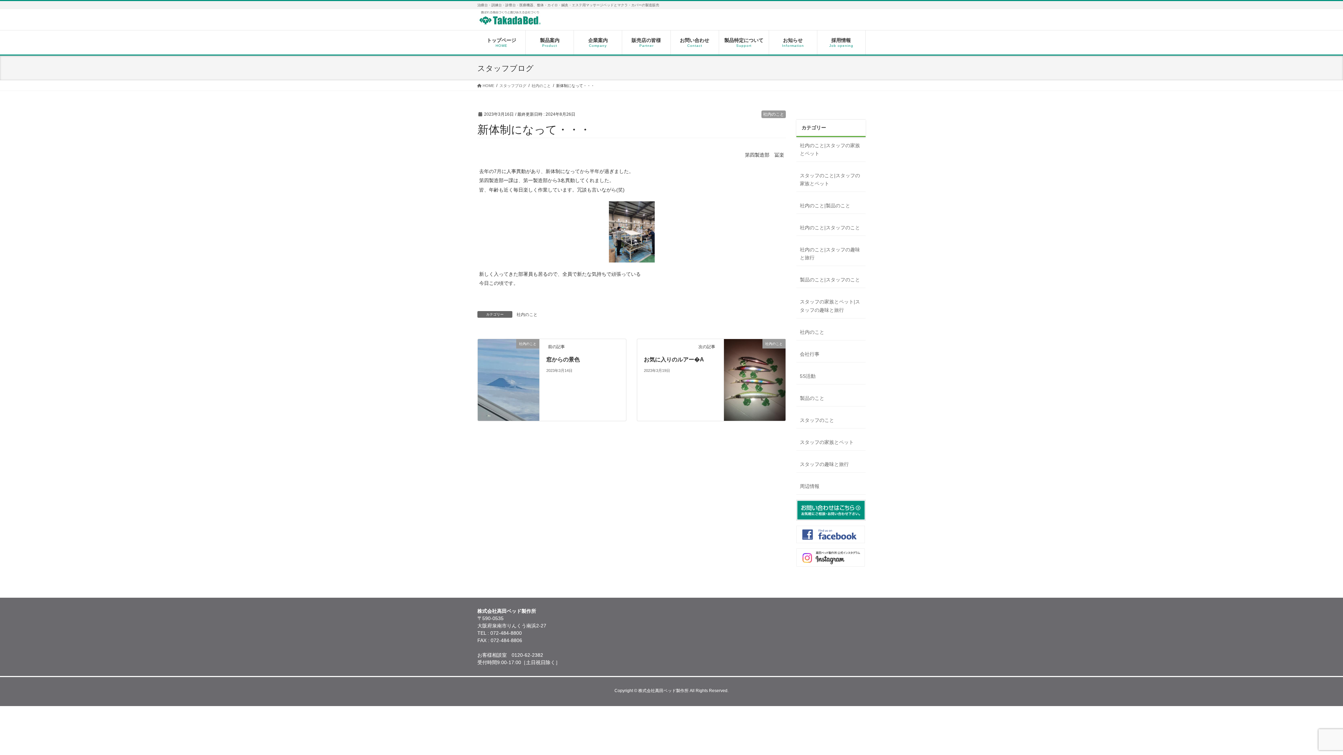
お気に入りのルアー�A (674, 359)
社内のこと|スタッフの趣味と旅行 (830, 253)
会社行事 (809, 354)
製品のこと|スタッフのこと (830, 279)
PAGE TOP (1308, 726)
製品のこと (812, 398)
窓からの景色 (563, 359)
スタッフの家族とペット (827, 442)
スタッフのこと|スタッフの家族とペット (830, 179)
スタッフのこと (817, 420)
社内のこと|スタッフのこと (830, 227)
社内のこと (773, 114)
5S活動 (808, 376)
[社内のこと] (508, 406)
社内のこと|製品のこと (825, 205)
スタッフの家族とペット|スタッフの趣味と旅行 (830, 305)
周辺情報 (809, 486)
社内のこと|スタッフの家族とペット (830, 149)
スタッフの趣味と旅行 (824, 464)
